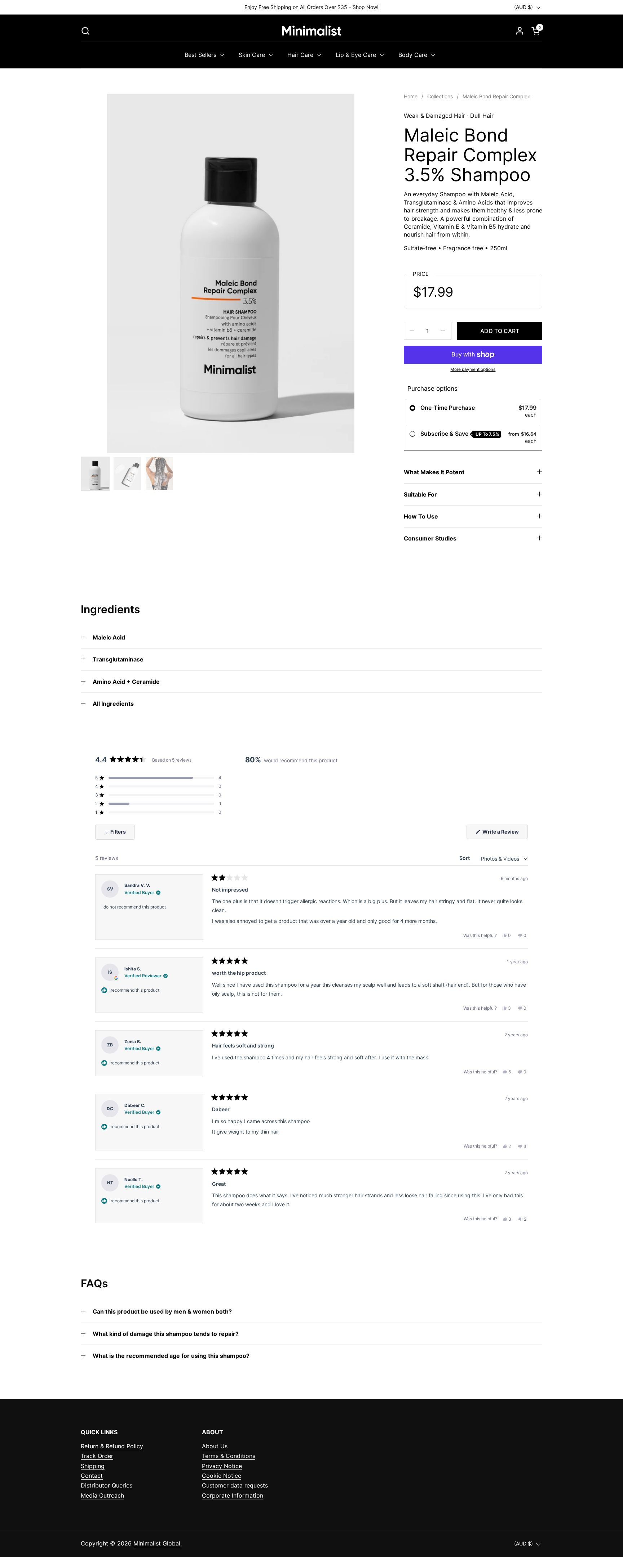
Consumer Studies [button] (430, 538)
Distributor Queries (106, 1485)
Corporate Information (232, 1495)
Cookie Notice (221, 1475)
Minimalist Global (156, 1543)
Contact (92, 1475)
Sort (465, 858)
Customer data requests (235, 1485)
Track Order (97, 1455)
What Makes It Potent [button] (434, 472)
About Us (214, 1446)
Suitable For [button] (420, 494)
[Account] (519, 30)
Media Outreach (102, 1495)
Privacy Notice (222, 1465)
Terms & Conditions (228, 1455)
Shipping (93, 1465)
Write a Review (504, 833)
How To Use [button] (421, 516)
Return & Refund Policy (112, 1446)
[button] (85, 30)
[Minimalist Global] (311, 31)
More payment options (472, 369)
